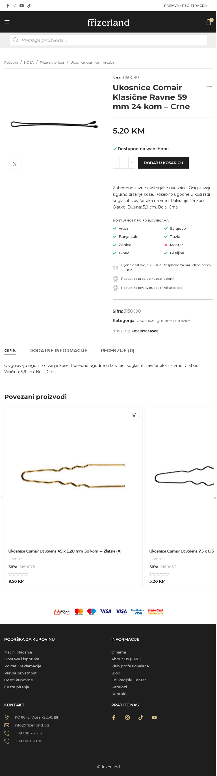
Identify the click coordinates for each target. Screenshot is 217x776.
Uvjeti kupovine (18, 680)
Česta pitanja (16, 687)
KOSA (29, 62)
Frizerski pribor (52, 62)
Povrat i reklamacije (23, 666)
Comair (15, 558)
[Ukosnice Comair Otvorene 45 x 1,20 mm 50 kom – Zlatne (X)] (73, 476)
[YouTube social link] (22, 6)
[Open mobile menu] (7, 22)
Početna (11, 62)
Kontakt (119, 693)
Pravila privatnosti (21, 673)
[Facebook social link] (7, 6)
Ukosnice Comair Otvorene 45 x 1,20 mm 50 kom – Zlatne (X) (64, 551)
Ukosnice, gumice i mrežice (92, 62)
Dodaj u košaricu (163, 162)
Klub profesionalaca (130, 666)
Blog (115, 673)
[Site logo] (108, 21)
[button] (135, 415)
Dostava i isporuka (21, 659)
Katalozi (119, 687)
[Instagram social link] (14, 6)
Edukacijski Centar (128, 680)
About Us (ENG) (126, 659)
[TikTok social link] (29, 6)
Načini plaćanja (18, 652)
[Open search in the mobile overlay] (108, 40)
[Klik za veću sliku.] (14, 164)
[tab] (10, 351)
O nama (118, 652)
